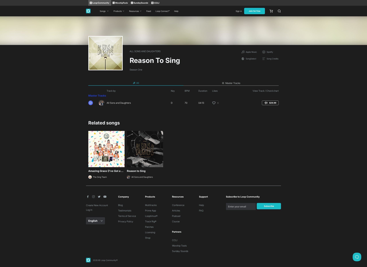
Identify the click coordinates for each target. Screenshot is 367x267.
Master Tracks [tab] (232, 83)
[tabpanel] (183, 98)
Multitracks (151, 205)
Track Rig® (150, 221)
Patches (149, 226)
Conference (178, 205)
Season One (136, 69)
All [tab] (137, 83)
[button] (92, 103)
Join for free (254, 11)
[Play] (90, 103)
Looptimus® (151, 216)
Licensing (150, 232)
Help (176, 11)
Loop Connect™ (163, 11)
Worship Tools (179, 245)
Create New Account (97, 205)
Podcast (176, 216)
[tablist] (183, 83)
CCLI (174, 240)
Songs (103, 11)
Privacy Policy (125, 221)
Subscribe (269, 206)
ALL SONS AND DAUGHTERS (145, 51)
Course (176, 221)
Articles (176, 210)
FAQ (201, 210)
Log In (89, 209)
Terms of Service (127, 216)
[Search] (279, 11)
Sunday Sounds (180, 251)
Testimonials (124, 210)
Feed (148, 11)
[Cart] (271, 11)
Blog (120, 205)
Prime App (150, 210)
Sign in (239, 11)
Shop (147, 237)
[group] (270, 103)
